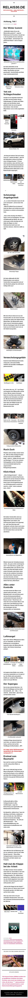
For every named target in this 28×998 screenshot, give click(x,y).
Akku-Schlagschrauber (16, 939)
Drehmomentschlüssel (9, 940)
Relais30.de (14, 7)
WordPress (19, 994)
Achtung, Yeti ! (10, 21)
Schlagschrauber (8, 942)
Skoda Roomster (17, 942)
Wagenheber (12, 943)
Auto (10, 938)
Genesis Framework (10, 994)
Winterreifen (19, 943)
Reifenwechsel (19, 940)
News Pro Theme (18, 992)
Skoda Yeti (6, 943)
